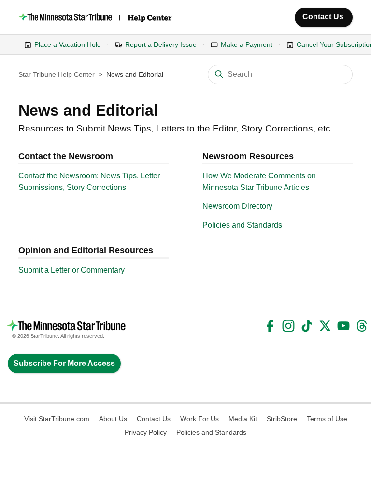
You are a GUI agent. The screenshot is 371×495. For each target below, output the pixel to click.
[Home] (96, 17)
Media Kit (242, 418)
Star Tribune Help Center (56, 74)
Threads (362, 326)
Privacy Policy (146, 432)
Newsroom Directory (237, 206)
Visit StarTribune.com (56, 418)
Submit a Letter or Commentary (71, 270)
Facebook (270, 326)
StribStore (282, 418)
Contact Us (322, 17)
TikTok (307, 326)
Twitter (325, 326)
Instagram (288, 326)
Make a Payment (246, 44)
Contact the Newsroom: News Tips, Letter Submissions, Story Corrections (89, 181)
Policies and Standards (242, 225)
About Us (113, 418)
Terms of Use (327, 418)
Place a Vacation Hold (67, 44)
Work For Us (199, 418)
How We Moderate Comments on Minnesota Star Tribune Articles (259, 181)
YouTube (343, 326)
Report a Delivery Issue (161, 44)
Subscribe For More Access (64, 363)
